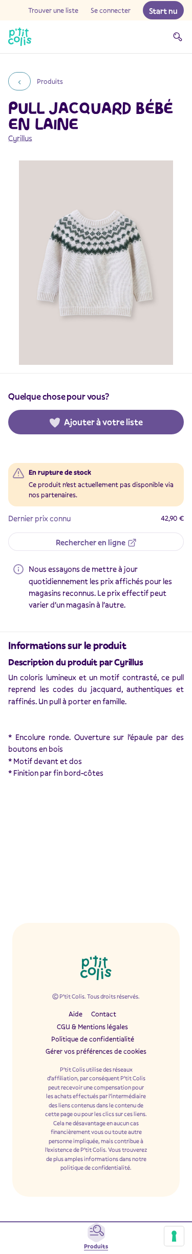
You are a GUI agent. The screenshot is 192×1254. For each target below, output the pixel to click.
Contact (103, 1013)
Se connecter (111, 10)
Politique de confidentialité (92, 1038)
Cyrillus (20, 138)
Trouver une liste (53, 10)
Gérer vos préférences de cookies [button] (96, 1051)
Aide (75, 1013)
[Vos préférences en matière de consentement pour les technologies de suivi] (174, 1236)
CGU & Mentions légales (92, 1026)
